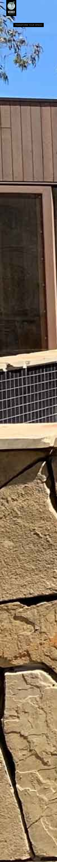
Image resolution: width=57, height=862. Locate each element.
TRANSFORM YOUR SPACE (28, 25)
